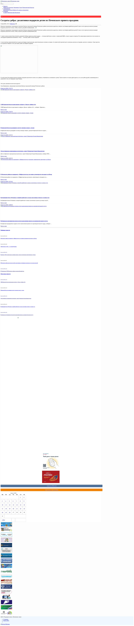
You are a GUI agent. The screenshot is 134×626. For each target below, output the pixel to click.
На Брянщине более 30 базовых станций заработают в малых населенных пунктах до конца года (25, 197)
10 (2, 504)
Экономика (16, 7)
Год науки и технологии (22, 10)
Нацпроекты (6, 10)
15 (20, 504)
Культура (32, 7)
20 (13, 508)
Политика (10, 7)
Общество (5, 7)
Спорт (20, 7)
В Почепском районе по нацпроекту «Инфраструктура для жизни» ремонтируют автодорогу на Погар (26, 174)
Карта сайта (6, 620)
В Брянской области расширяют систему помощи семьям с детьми (17, 127)
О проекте (5, 619)
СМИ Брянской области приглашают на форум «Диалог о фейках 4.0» (18, 104)
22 (20, 508)
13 (13, 504)
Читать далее (4, 109)
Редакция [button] (5, 11)
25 (6, 512)
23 (24, 508)
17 (2, 508)
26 (9, 512)
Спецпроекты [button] (6, 8)
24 (2, 512)
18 (6, 508)
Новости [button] (5, 6)
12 (9, 504)
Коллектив (17, 12)
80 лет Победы (13, 10)
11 (6, 504)
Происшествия (25, 7)
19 (9, 508)
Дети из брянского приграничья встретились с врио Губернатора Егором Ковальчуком (22, 151)
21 (17, 508)
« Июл (3, 520)
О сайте (5, 12)
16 (24, 504)
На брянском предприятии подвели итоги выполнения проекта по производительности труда (24, 221)
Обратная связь (11, 12)
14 (17, 504)
